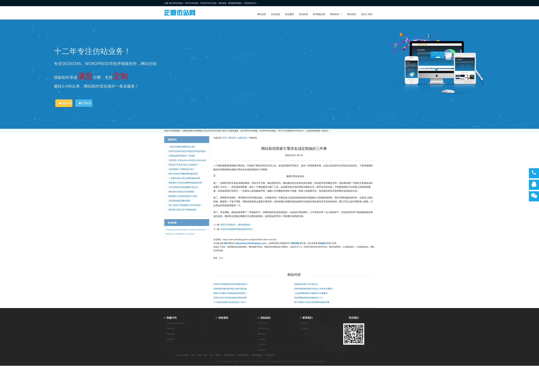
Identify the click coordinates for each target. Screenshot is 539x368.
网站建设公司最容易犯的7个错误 (183, 196)
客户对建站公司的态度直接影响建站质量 (311, 302)
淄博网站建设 (257, 355)
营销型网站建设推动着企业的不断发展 (230, 288)
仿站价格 (303, 14)
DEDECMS (262, 323)
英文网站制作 (177, 229)
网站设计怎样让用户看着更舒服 (182, 209)
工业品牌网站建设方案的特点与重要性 (310, 293)
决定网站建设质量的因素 (179, 200)
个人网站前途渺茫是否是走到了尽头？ (230, 302)
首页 (224, 137)
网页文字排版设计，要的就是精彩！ (236, 224)
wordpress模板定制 (175, 323)
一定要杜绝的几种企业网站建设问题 (184, 178)
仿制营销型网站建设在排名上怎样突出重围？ (313, 288)
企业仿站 (262, 344)
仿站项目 (223, 317)
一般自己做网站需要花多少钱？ (182, 146)
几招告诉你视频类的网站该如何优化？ (237, 229)
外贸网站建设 (243, 355)
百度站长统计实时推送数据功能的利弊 (230, 297)
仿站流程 (275, 14)
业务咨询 (66, 103)
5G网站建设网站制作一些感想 (182, 155)
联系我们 (307, 317)
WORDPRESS (264, 328)
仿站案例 (289, 14)
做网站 (218, 355)
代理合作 (86, 103)
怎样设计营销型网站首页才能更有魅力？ (231, 284)
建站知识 (243, 137)
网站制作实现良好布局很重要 (181, 191)
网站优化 (262, 334)
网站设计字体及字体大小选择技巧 (183, 164)
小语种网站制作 (193, 229)
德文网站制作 (184, 229)
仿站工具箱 (366, 14)
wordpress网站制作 (189, 234)
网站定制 (351, 14)
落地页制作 (270, 355)
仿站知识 (265, 317)
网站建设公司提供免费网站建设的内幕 (185, 182)
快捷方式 (172, 317)
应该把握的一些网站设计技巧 (181, 169)
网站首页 (261, 14)
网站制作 (334, 14)
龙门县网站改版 (170, 229)
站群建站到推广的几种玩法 (306, 284)
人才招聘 (304, 328)
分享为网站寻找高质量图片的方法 (183, 187)
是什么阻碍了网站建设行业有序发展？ (185, 205)
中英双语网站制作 (179, 234)
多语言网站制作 (201, 229)
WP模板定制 (319, 14)
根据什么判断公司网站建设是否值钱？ (230, 293)
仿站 (221, 258)
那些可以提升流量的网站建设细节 (183, 173)
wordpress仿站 (182, 355)
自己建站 (262, 339)
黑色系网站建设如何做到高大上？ (309, 297)
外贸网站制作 (229, 355)
